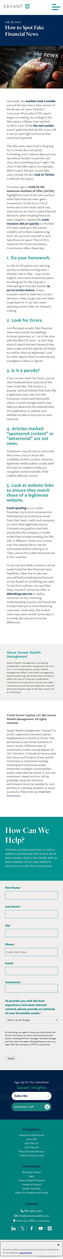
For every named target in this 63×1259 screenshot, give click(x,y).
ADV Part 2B (31, 1147)
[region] (31, 1248)
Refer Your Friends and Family (31, 1192)
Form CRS (31, 1139)
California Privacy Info (31, 1155)
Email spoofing (16, 508)
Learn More (25, 1252)
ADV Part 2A (31, 1143)
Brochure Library (31, 1172)
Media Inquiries (31, 1188)
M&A (31, 1176)
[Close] (58, 1245)
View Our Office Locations (32, 1221)
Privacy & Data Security (31, 1151)
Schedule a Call (23, 1107)
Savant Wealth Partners (31, 1180)
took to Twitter (44, 174)
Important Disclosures (31, 1135)
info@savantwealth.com (33, 1216)
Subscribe (20, 1096)
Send (11, 1058)
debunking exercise (19, 594)
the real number (43, 125)
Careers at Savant (31, 1184)
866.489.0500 (33, 1211)
